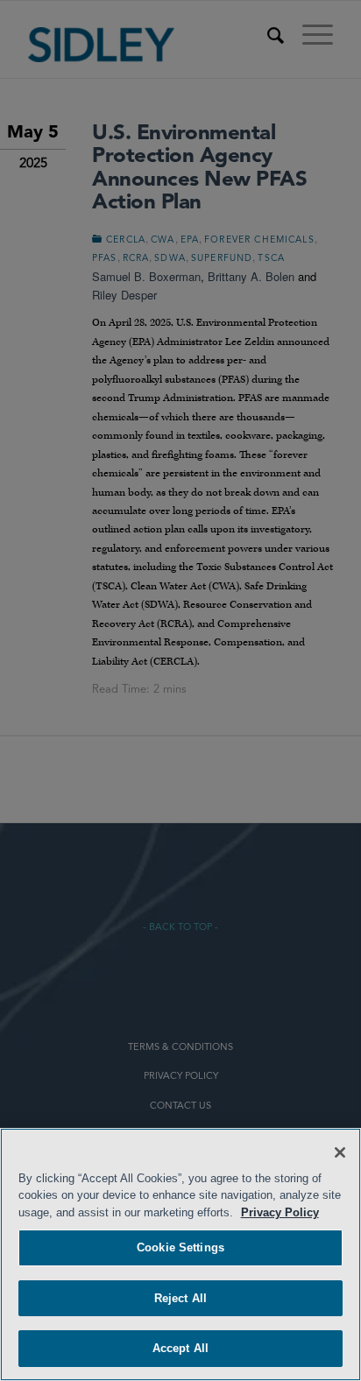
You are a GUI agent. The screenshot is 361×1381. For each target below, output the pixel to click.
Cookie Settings (180, 1247)
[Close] (340, 1152)
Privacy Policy (280, 1212)
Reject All (180, 1298)
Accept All (180, 1348)
